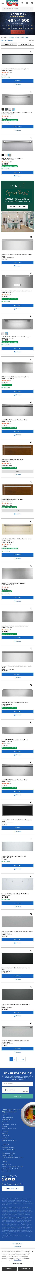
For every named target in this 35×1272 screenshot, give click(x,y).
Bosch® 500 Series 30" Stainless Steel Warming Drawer (15, 69)
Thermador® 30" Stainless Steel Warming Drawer (14, 856)
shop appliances (17, 32)
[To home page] (12, 3)
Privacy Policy (17, 1246)
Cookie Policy (17, 1260)
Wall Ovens (25, 37)
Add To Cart (17, 81)
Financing (5, 1131)
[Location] (22, 3)
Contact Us (5, 1136)
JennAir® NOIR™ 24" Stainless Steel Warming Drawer (15, 702)
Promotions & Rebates (9, 1124)
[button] (3, 3)
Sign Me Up (18, 1096)
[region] (17, 1260)
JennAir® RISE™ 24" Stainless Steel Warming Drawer (15, 740)
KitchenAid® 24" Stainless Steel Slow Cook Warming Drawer (16, 291)
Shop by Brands (6, 1138)
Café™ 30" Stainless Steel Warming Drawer (12, 158)
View (17, 471)
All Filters (10, 44)
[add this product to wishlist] (31, 51)
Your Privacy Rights (17, 1263)
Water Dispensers (7, 1117)
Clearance (5, 1122)
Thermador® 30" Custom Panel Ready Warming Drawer (15, 894)
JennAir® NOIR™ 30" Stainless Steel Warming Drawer (15, 626)
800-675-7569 (10, 1153)
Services (4, 1126)
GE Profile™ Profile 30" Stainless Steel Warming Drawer (15, 377)
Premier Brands (7, 1119)
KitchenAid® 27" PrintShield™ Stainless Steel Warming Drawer (17, 336)
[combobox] (26, 44)
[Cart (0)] (32, 3)
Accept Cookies (25, 1268)
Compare (18, 84)
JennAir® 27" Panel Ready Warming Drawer (12, 459)
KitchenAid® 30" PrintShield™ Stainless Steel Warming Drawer (17, 112)
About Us (5, 1133)
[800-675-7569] (27, 3)
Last (23, 1059)
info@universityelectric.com (14, 1157)
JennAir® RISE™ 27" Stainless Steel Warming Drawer (15, 779)
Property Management (9, 1129)
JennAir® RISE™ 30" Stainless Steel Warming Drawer (15, 419)
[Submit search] (30, 8)
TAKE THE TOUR (12, 1189)
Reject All (9, 1268)
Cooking (18, 37)
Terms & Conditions (17, 1243)
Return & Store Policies (9, 1140)
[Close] (33, 1251)
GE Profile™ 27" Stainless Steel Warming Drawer (13, 583)
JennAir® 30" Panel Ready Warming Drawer (12, 499)
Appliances (11, 37)
